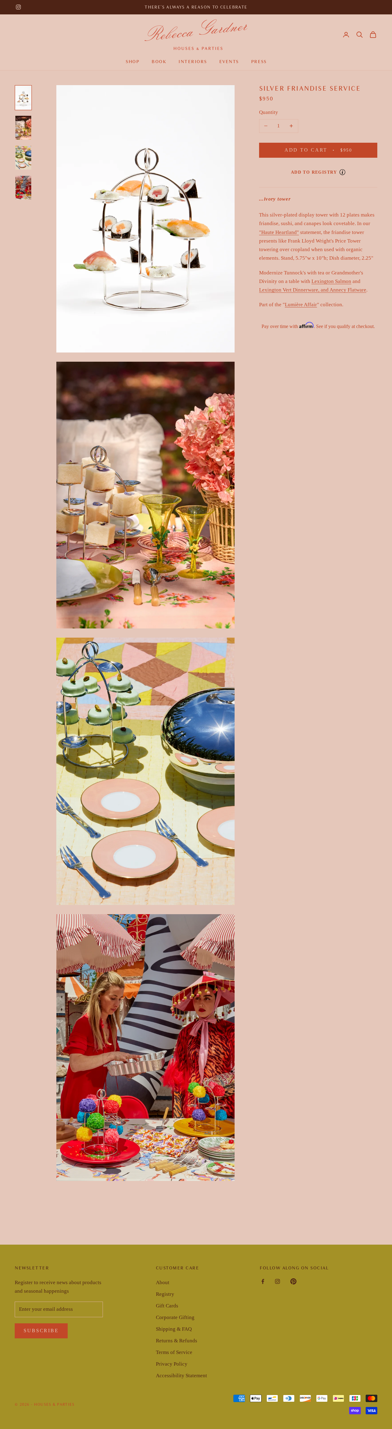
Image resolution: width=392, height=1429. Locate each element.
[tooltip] (342, 172)
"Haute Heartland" (279, 232)
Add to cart (326, 150)
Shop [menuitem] (132, 61)
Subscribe (41, 1330)
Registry (165, 1294)
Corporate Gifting (175, 1317)
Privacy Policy (171, 1364)
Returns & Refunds (176, 1341)
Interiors (193, 61)
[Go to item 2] (23, 127)
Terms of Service (174, 1352)
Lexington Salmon (331, 281)
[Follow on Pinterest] (293, 1281)
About (162, 1282)
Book (159, 61)
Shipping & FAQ (174, 1329)
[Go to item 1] (23, 97)
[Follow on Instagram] (18, 7)
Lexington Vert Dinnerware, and (294, 290)
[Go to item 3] (23, 157)
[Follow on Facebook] (263, 1281)
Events (229, 61)
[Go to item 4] (23, 187)
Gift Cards (167, 1306)
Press (259, 61)
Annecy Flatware (348, 290)
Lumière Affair (301, 304)
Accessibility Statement (181, 1375)
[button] (359, 34)
